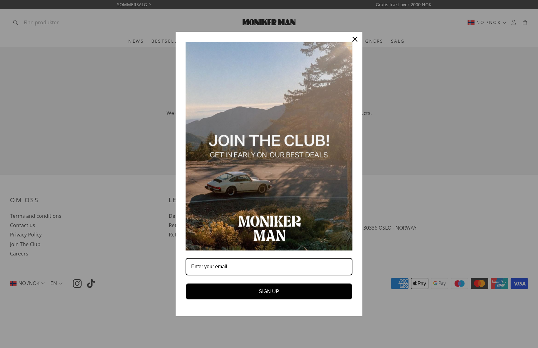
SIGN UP (269, 291)
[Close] (354, 39)
